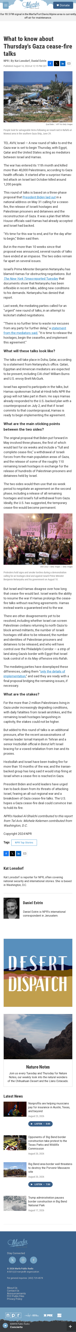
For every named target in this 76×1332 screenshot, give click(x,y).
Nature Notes (38, 1067)
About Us (12, 1288)
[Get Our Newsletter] (38, 973)
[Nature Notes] (38, 1036)
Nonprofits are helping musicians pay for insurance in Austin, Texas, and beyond (49, 1107)
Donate (65, 5)
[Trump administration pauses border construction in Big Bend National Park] (15, 1203)
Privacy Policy (14, 1299)
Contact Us (13, 1290)
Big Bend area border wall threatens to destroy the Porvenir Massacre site (50, 1167)
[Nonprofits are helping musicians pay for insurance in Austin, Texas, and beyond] (15, 1109)
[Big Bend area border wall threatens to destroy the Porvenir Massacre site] (15, 1169)
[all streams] (71, 1326)
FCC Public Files (15, 1296)
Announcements (16, 1293)
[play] (5, 1325)
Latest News (13, 1096)
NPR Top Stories (24, 842)
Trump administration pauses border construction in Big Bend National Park (47, 1201)
